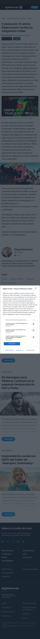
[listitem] (20, 320)
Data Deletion (9, 350)
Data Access (20, 350)
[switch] (32, 324)
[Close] (36, 289)
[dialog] (20, 319)
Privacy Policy (31, 350)
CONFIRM (11, 343)
